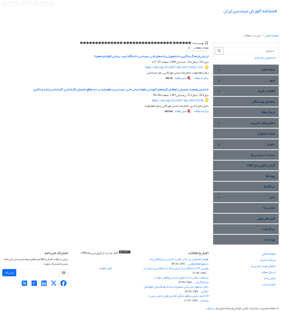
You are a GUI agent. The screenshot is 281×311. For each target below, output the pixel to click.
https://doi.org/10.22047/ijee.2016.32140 (177, 100)
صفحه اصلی (272, 35)
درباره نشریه (268, 260)
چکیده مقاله (201, 78)
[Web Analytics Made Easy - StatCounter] (124, 253)
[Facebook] (63, 284)
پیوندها (270, 176)
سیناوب (210, 308)
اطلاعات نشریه (266, 91)
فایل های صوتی (266, 218)
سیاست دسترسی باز (262, 155)
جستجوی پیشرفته (265, 57)
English (9, 3)
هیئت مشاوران (266, 133)
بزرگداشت (268, 229)
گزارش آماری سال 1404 (261, 165)
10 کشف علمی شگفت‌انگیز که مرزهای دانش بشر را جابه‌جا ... (178, 298)
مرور (272, 80)
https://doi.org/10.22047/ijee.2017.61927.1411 (174, 67)
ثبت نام (26, 3)
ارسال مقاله (268, 112)
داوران (271, 144)
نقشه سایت (269, 284)
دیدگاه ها (269, 186)
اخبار (272, 197)
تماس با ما (269, 208)
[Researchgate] (34, 284)
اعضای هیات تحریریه (262, 123)
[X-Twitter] (53, 284)
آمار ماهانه (105, 268)
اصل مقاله (176, 78)
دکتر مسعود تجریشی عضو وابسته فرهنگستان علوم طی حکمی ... (176, 289)
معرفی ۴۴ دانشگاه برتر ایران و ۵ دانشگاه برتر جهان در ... (176, 270)
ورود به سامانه (42, 3)
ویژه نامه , (269, 239)
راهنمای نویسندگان (263, 101)
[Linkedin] (44, 284)
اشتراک (9, 273)
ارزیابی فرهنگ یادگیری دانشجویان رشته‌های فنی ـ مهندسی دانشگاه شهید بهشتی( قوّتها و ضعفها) (151, 56)
